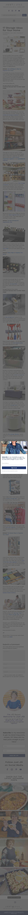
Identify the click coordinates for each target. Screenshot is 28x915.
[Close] (25, 443)
